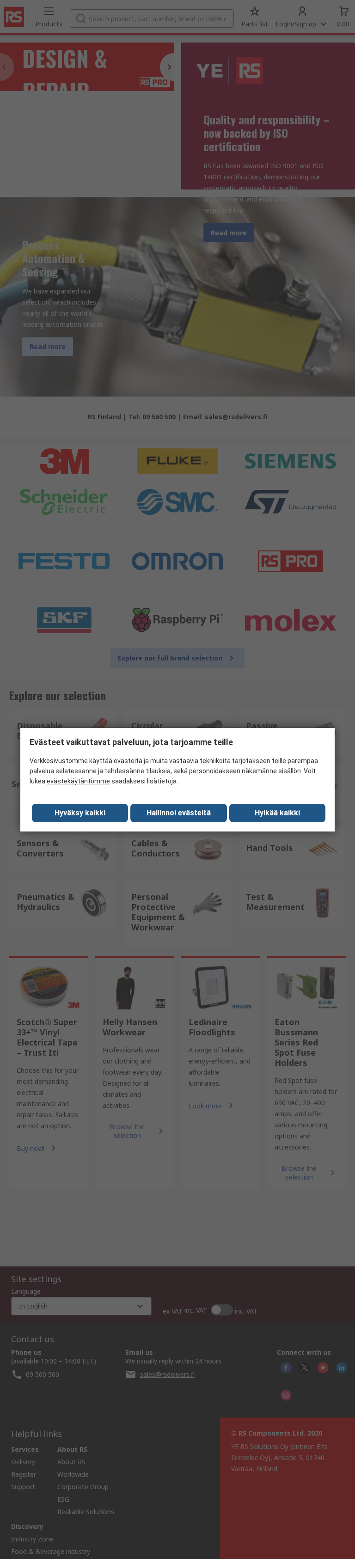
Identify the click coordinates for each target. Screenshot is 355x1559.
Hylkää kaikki (277, 812)
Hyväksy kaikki (80, 812)
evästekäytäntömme (78, 781)
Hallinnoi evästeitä (179, 812)
